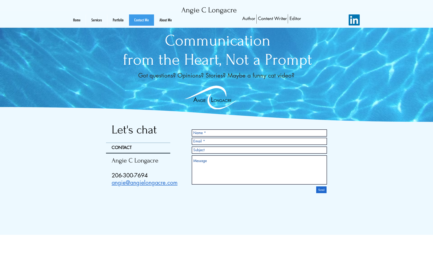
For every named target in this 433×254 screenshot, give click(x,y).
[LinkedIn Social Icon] (354, 19)
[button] (165, 20)
